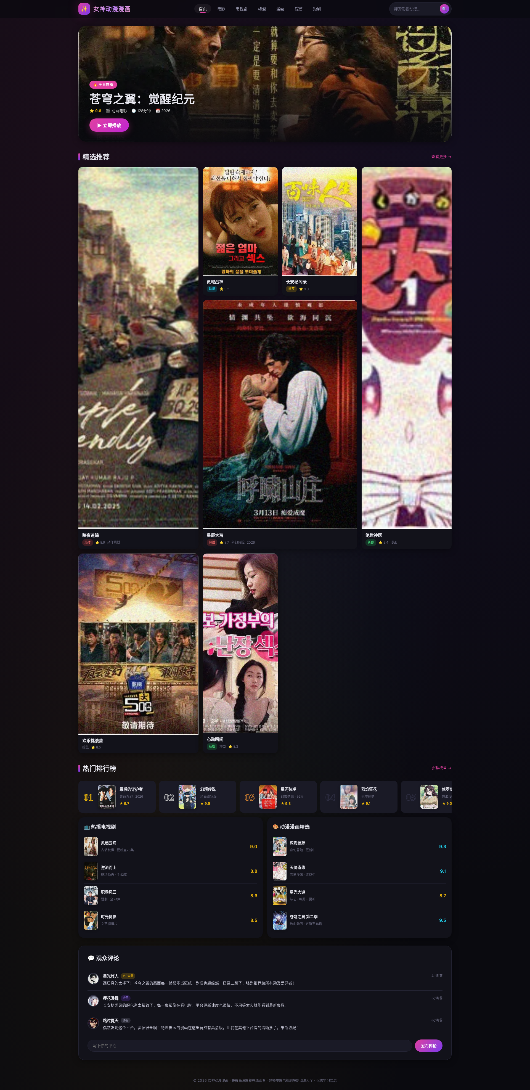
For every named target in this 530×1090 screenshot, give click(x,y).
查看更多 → (441, 156)
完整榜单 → (441, 768)
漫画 (280, 8)
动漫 (262, 8)
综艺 (299, 8)
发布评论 (428, 1046)
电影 (221, 8)
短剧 (317, 8)
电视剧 (241, 8)
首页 (203, 8)
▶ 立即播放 (109, 125)
